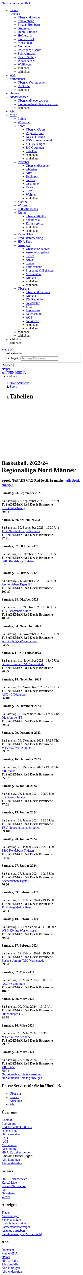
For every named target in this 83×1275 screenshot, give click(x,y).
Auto (29, 173)
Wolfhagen (25, 64)
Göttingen (24, 28)
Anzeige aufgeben (37, 252)
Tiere (29, 191)
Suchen (7, 365)
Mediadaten (33, 274)
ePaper (6, 1257)
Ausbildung (9, 1148)
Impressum (33, 310)
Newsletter (32, 303)
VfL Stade (8, 770)
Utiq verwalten (11, 1134)
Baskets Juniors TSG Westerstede (23, 664)
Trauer (30, 263)
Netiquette (32, 321)
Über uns (15, 1093)
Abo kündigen (11, 1159)
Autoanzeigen (10, 1216)
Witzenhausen (26, 60)
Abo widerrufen (12, 1163)
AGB (29, 317)
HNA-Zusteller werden (16, 1152)
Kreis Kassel (26, 39)
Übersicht (8, 1250)
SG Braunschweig (13, 508)
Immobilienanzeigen (14, 1223)
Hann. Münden (27, 32)
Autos (29, 259)
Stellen (30, 256)
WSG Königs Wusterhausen (19, 641)
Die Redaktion (35, 299)
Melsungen (25, 42)
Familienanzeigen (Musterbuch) (22, 1234)
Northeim (24, 46)
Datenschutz (34, 314)
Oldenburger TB (12, 717)
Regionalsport (35, 133)
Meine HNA (10, 1253)
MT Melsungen (36, 144)
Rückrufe (24, 86)
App (4, 1189)
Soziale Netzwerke (14, 1186)
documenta (33, 220)
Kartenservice (34, 223)
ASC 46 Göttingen (14, 694)
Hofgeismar (25, 35)
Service (14, 1097)
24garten (31, 169)
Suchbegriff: (13, 358)
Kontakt (31, 277)
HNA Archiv (10, 1260)
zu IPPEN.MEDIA (14, 372)
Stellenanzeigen (12, 1219)
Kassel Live (9, 1182)
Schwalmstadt (26, 53)
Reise (29, 187)
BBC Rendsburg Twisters (18, 561)
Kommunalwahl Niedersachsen (38, 104)
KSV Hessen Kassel (39, 140)
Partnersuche (34, 267)
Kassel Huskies (35, 136)
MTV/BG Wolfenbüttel (16, 747)
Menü (5, 349)
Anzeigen (16, 1100)
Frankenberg (26, 21)
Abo (12, 1104)
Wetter (6, 1197)
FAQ (29, 306)
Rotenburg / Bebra (29, 50)
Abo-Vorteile (10, 1264)
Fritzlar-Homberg (29, 24)
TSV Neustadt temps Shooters (21, 531)
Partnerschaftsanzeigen (16, 1227)
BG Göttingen (35, 147)
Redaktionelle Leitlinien (17, 1127)
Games (30, 180)
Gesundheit (33, 183)
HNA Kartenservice (14, 1179)
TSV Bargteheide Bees (16, 611)
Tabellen (31, 151)
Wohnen (31, 194)
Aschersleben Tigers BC (17, 584)
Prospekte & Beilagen (40, 270)
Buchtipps (32, 176)
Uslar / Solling (27, 57)
